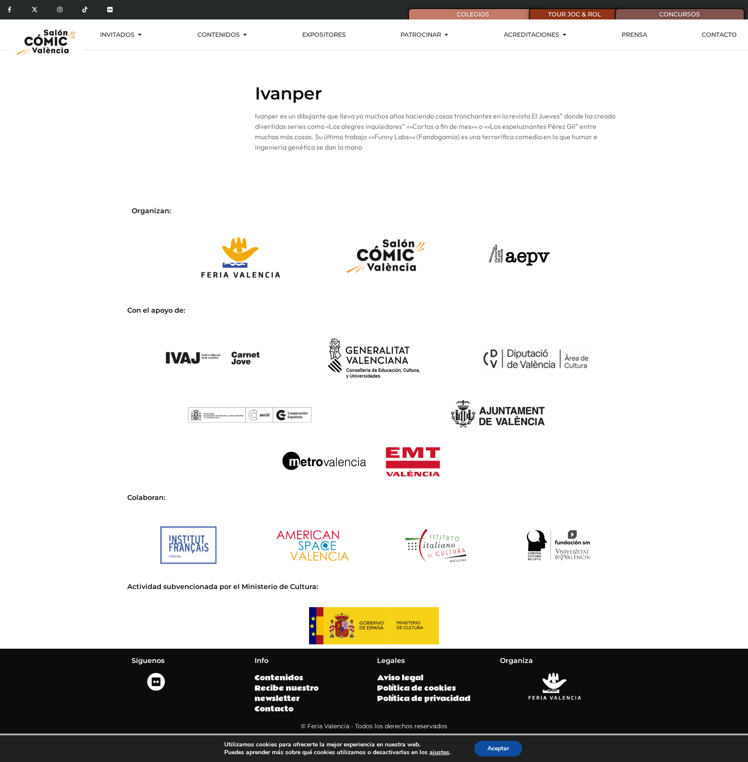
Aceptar (498, 748)
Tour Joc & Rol (574, 14)
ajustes (439, 752)
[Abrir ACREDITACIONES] (564, 34)
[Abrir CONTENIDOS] (245, 34)
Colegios (473, 14)
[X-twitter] (35, 9)
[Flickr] (109, 9)
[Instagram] (60, 9)
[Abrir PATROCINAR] (446, 34)
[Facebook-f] (9, 9)
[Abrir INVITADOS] (140, 34)
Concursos (679, 14)
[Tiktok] (84, 9)
